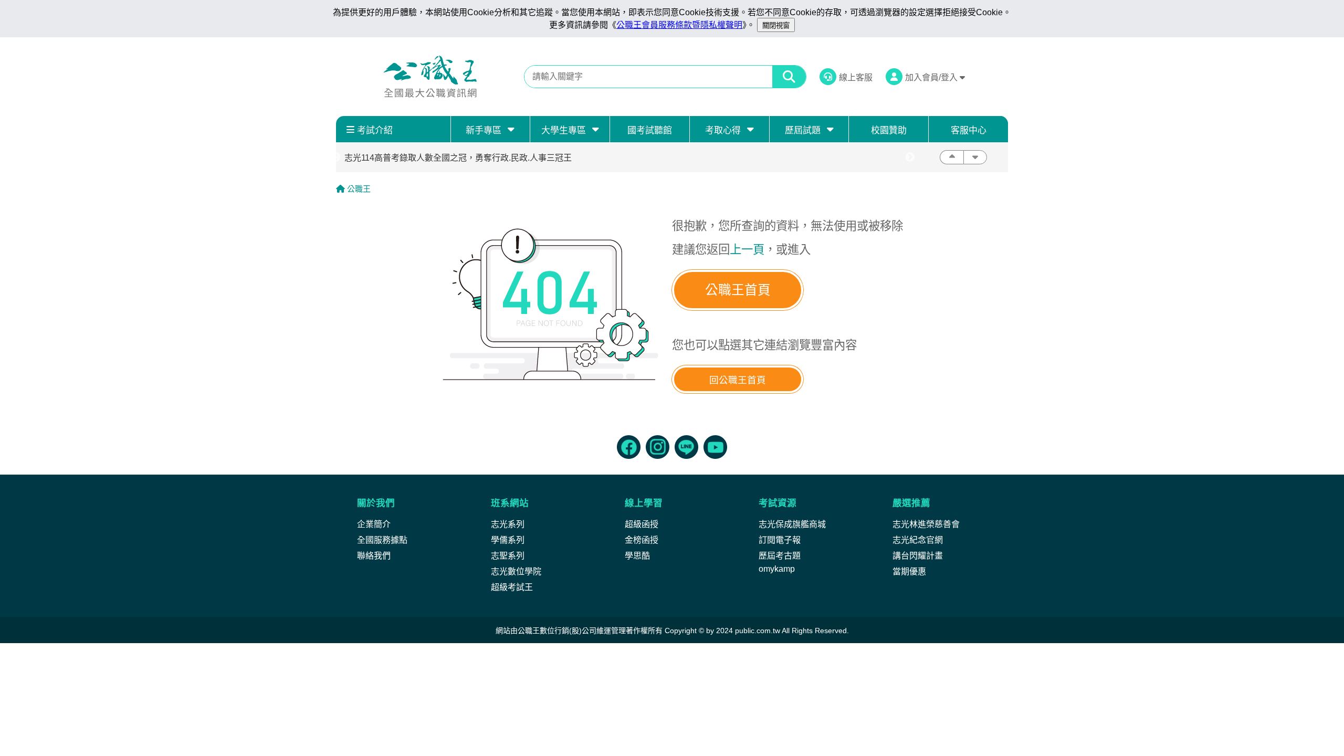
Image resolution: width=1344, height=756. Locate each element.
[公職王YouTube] (715, 447)
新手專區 (483, 130)
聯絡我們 (374, 555)
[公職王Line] (686, 447)
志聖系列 (507, 555)
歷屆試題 (803, 130)
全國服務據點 (382, 540)
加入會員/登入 (932, 77)
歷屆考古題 (780, 555)
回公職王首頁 (737, 380)
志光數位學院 (516, 571)
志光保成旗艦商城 (792, 524)
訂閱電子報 (780, 540)
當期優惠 (909, 571)
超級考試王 (512, 587)
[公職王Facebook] (628, 447)
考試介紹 (375, 130)
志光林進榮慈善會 (926, 524)
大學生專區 (563, 130)
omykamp (777, 568)
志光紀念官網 (917, 540)
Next (910, 157)
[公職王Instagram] (657, 447)
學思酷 (637, 555)
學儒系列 (507, 540)
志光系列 (507, 524)
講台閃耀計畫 (917, 555)
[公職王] (430, 76)
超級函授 (641, 524)
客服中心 (968, 130)
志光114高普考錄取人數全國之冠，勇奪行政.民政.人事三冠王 (458, 157)
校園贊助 (889, 130)
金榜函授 (641, 540)
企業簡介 (374, 524)
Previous (336, 157)
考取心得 (723, 130)
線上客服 (856, 77)
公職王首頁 (738, 290)
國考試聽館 (649, 130)
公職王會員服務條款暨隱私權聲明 (679, 24)
